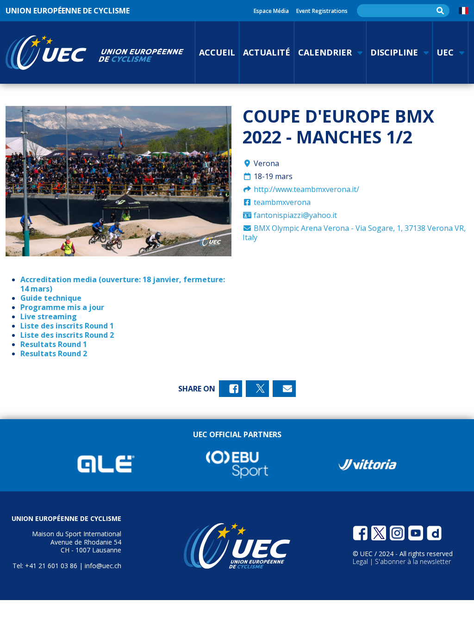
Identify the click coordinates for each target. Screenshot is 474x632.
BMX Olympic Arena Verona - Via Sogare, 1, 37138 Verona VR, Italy (354, 232)
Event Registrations (322, 11)
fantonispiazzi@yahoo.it (294, 215)
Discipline (394, 52)
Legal (361, 561)
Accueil (217, 52)
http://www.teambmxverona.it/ (305, 189)
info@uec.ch (103, 565)
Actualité (266, 52)
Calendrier (325, 52)
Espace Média (271, 11)
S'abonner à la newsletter (413, 561)
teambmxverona (281, 202)
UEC (445, 52)
